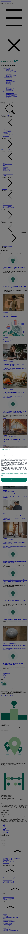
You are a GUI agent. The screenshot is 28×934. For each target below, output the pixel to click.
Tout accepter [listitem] (14, 479)
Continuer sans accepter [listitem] (7, 449)
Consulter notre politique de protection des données (10, 473)
